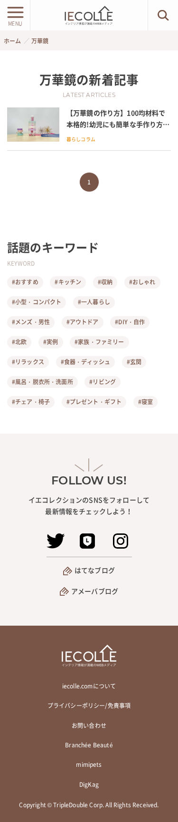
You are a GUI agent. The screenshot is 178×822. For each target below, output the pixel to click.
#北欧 (19, 342)
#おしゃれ (142, 282)
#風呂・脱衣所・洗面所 (42, 381)
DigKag (89, 784)
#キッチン (68, 282)
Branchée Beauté (88, 745)
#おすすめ (25, 282)
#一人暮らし (94, 302)
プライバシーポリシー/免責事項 (89, 705)
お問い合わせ (89, 725)
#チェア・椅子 (31, 401)
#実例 (50, 342)
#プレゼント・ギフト (94, 401)
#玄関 (134, 362)
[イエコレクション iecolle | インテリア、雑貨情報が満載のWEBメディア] (88, 15)
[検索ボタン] (163, 15)
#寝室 (145, 401)
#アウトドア (82, 322)
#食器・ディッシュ (85, 362)
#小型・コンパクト (36, 302)
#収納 (105, 282)
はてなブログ (95, 570)
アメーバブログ (94, 591)
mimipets (89, 764)
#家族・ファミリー (99, 342)
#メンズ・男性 (31, 322)
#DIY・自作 (130, 322)
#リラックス (28, 362)
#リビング (102, 381)
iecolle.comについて (89, 686)
